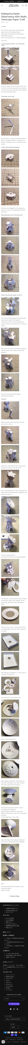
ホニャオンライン (13, 1037)
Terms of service (7, 1041)
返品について (9, 927)
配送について (9, 922)
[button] (2, 5)
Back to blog (15, 896)
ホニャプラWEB (10, 918)
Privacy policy (20, 1039)
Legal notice (23, 1041)
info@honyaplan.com (11, 910)
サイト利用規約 (10, 920)
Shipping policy (15, 1041)
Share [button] (4, 26)
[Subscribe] (22, 998)
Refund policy (13, 1039)
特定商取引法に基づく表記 (12, 925)
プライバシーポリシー (11, 923)
